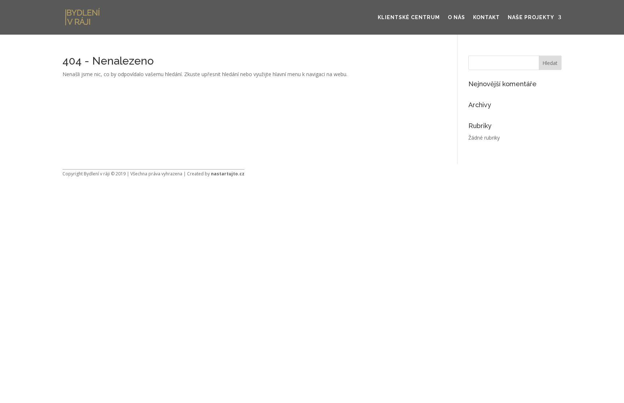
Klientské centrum (409, 17)
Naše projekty (531, 17)
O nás (456, 17)
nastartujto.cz (227, 174)
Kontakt (486, 17)
